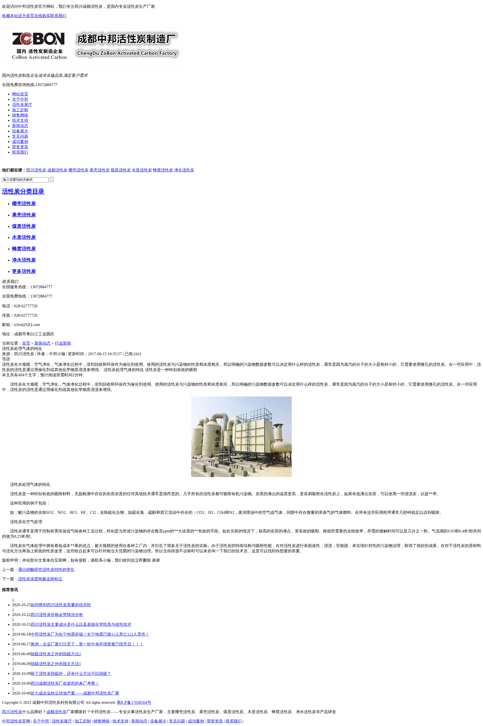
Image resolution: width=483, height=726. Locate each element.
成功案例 (196, 721)
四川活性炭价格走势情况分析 (57, 614)
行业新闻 (63, 343)
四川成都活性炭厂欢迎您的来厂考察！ (65, 683)
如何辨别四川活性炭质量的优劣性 (61, 605)
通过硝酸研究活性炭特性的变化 (46, 569)
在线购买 (42, 16)
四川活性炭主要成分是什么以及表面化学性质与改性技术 (81, 624)
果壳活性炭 (100, 170)
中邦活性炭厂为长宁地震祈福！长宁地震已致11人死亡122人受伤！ (90, 634)
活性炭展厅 (62, 721)
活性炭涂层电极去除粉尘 (40, 579)
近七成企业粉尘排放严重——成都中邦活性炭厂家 (75, 693)
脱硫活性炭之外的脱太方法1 (56, 664)
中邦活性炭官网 (16, 721)
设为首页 (26, 16)
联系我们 (58, 16)
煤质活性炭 (121, 170)
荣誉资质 (215, 721)
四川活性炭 (36, 170)
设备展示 (158, 721)
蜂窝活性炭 (163, 170)
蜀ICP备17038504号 (134, 702)
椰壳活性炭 (78, 170)
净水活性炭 (184, 170)
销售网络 (102, 721)
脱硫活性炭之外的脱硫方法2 (56, 654)
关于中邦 (41, 721)
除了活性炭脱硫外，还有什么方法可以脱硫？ (71, 673)
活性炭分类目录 (23, 191)
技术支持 (120, 721)
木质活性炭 (142, 170)
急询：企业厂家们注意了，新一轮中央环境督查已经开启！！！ (87, 644)
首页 (26, 343)
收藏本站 (10, 16)
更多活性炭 (24, 271)
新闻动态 (42, 343)
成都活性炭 (57, 170)
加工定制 (83, 721)
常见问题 (177, 721)
